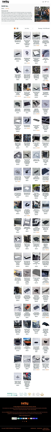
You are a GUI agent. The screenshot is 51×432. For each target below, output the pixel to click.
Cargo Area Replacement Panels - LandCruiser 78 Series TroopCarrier (45, 246)
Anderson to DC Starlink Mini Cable (36, 160)
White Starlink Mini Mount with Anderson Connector (18, 263)
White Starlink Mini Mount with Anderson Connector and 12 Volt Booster (18, 127)
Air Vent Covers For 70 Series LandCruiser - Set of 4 (36, 263)
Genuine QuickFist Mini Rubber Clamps (27, 177)
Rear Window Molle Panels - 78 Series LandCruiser (45, 210)
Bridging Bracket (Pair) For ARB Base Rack (27, 228)
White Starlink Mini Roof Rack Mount (27, 194)
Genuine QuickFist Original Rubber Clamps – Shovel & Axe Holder (18, 76)
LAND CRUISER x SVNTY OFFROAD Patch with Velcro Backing (46, 195)
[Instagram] (24, 421)
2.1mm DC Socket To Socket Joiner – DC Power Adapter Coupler (36, 348)
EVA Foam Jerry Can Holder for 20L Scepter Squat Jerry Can (36, 245)
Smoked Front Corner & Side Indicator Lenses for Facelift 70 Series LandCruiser (36, 297)
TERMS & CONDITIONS (46, 429)
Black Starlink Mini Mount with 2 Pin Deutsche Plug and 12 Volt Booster (27, 263)
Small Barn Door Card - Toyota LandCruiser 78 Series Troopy (27, 331)
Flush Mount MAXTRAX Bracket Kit (46, 59)
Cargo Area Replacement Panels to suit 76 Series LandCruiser (36, 111)
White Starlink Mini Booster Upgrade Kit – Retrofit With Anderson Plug (27, 365)
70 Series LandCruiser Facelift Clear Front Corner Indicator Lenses (36, 229)
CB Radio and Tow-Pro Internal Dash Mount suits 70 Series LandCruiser (36, 42)
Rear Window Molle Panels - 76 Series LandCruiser (36, 330)
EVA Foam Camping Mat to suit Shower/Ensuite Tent (36, 280)
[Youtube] (26, 421)
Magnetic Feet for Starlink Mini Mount (18, 59)
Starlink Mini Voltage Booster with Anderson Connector (17, 161)
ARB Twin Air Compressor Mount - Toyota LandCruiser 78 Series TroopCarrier (45, 280)
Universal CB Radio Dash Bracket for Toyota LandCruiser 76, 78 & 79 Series (45, 178)
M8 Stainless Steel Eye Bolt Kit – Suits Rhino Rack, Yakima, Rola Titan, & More (17, 178)
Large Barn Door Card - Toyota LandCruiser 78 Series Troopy (18, 365)
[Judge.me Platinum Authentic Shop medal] (21, 394)
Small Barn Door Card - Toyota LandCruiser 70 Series (45, 161)
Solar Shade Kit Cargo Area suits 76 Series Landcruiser (18, 347)
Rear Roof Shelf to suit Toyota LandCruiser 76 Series (36, 127)
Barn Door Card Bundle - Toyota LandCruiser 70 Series (18, 145)
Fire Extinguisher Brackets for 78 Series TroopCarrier (45, 93)
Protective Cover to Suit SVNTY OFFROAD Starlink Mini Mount (36, 60)
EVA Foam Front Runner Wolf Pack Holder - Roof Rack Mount (18, 280)
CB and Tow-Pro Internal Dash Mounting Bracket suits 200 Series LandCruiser (27, 161)
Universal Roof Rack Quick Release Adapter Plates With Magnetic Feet (27, 297)
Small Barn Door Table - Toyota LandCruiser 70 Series (27, 245)
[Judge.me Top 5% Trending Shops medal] (37, 394)
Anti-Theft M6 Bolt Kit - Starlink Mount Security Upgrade (18, 194)
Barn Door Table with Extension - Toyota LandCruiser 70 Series (27, 94)
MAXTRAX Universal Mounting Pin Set (27, 347)
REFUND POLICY (39, 428)
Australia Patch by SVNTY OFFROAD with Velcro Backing (27, 110)
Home (2, 8)
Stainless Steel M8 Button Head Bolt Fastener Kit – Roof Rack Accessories (27, 76)
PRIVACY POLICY (46, 428)
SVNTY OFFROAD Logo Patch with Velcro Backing (27, 144)
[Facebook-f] (22, 421)
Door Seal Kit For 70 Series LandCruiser (18, 93)
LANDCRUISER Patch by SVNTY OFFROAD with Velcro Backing (36, 76)
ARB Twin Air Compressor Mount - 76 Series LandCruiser (36, 211)
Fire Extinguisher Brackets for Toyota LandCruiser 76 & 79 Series (45, 42)
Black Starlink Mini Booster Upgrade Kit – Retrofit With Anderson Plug (18, 314)
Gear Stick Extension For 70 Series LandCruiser (36, 177)
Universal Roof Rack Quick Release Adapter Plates (36, 313)
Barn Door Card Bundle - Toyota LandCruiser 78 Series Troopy (18, 331)
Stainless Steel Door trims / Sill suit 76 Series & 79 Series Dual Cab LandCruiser (45, 297)
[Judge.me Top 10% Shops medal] (42, 394)
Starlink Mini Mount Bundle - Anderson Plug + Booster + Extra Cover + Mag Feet (45, 366)
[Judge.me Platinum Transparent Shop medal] (25, 394)
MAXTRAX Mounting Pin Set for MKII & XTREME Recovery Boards (27, 314)
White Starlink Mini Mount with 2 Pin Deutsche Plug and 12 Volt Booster (18, 245)
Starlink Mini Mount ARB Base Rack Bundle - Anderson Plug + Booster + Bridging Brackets (36, 366)
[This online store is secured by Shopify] (14, 418)
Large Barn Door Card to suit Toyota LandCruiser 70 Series (18, 229)
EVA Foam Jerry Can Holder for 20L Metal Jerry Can (45, 228)
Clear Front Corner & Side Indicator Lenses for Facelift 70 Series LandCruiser (27, 280)
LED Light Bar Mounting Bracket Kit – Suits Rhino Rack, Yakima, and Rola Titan (27, 211)
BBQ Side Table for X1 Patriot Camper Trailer (18, 210)
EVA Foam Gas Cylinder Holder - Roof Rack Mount (18, 110)
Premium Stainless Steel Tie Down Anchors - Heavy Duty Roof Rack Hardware (45, 127)
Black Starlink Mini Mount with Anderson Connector (36, 94)
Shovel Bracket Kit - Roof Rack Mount (27, 126)
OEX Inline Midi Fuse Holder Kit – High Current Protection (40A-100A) (45, 331)
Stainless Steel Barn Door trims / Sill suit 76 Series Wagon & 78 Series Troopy (45, 263)
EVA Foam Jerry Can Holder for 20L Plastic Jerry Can (45, 144)
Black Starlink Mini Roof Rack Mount (18, 41)
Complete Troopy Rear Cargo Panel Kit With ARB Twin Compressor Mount (45, 314)
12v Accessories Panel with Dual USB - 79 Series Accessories (17, 297)
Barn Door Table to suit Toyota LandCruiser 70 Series (36, 145)
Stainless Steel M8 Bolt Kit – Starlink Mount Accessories (18, 382)
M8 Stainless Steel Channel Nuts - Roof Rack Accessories (45, 111)
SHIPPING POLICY (33, 428)
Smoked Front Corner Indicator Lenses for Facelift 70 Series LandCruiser (46, 348)
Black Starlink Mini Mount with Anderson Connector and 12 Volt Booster (27, 42)
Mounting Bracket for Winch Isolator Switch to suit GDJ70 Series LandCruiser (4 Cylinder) (27, 384)
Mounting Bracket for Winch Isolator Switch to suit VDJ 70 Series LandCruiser (46, 76)
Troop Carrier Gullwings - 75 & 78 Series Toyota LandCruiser (36, 195)
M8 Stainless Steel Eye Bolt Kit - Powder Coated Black (27, 60)
